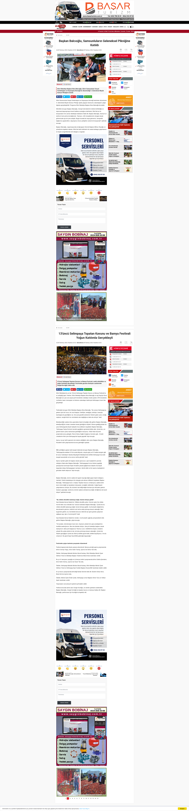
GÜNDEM (74, 26)
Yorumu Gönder (64, 227)
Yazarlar (101, 31)
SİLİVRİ (80, 26)
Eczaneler (123, 31)
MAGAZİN (116, 26)
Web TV (107, 31)
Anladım (182, 809)
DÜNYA (122, 26)
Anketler (118, 31)
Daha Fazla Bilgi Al (84, 808)
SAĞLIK (101, 26)
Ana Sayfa (60, 35)
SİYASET (110, 26)
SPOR (105, 26)
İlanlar (132, 31)
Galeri (112, 31)
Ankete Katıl (120, 103)
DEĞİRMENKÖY (87, 26)
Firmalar (128, 31)
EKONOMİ (95, 26)
